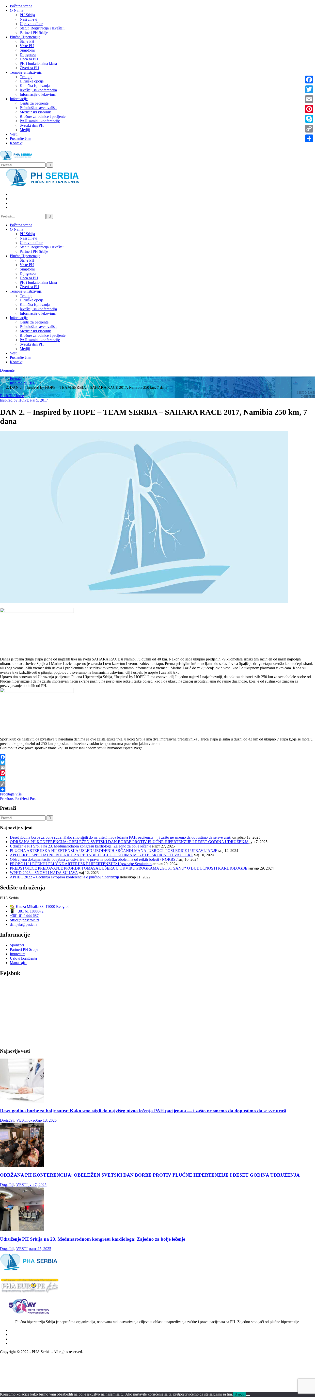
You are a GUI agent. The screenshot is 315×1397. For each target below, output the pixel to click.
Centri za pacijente (34, 103)
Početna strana (21, 6)
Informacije (19, 99)
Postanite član (20, 138)
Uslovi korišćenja (23, 958)
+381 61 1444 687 (24, 915)
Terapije (26, 77)
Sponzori (17, 945)
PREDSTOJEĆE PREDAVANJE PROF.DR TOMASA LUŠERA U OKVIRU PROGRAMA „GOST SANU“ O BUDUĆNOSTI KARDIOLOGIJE (128, 868)
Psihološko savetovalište (38, 108)
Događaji (7, 1120)
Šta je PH (27, 41)
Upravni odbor (31, 24)
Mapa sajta (18, 963)
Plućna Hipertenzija (25, 37)
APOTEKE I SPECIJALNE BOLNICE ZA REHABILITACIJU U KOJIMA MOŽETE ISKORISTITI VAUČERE (101, 855)
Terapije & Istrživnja (26, 72)
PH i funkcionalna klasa (38, 63)
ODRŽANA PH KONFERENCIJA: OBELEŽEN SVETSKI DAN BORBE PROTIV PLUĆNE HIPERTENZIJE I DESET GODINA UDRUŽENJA (129, 842)
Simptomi (27, 50)
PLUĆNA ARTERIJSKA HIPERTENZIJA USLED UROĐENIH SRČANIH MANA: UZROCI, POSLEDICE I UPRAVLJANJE (113, 850)
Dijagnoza (28, 55)
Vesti (13, 134)
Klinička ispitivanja (35, 85)
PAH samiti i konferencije (40, 121)
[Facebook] (157, 757)
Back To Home (12, 396)
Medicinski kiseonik (35, 112)
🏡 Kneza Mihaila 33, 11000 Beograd (39, 906)
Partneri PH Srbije (34, 32)
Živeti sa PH (29, 68)
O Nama (16, 10)
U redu (239, 1394)
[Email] (157, 767)
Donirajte (7, 370)
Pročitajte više (11, 794)
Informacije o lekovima (38, 94)
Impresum (17, 954)
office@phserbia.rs (24, 920)
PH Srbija (27, 15)
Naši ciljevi (28, 19)
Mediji (25, 130)
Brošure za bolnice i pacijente (42, 116)
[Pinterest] (157, 773)
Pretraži (16, 378)
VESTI (22, 1120)
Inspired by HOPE (24, 383)
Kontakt (16, 143)
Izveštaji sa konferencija (38, 90)
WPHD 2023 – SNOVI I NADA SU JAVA (44, 873)
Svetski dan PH (32, 125)
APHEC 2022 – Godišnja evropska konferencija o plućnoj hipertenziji (64, 877)
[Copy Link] (157, 784)
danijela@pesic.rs (23, 924)
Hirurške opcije (32, 81)
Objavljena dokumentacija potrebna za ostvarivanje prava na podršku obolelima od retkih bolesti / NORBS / (93, 859)
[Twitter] (157, 762)
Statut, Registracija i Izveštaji (42, 28)
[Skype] (157, 778)
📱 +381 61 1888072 (27, 911)
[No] (248, 1395)
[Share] (157, 789)
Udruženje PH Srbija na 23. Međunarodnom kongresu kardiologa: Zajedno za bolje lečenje (80, 846)
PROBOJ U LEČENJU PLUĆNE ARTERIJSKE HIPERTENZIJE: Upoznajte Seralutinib (81, 864)
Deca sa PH (29, 59)
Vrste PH (27, 46)
